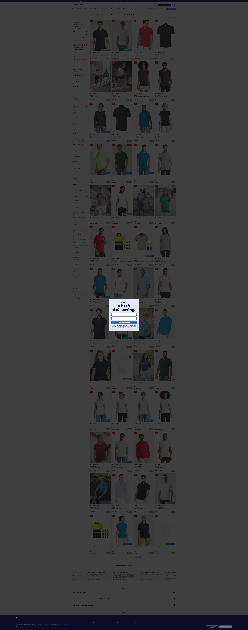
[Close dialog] (137, 300)
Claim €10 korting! (124, 322)
